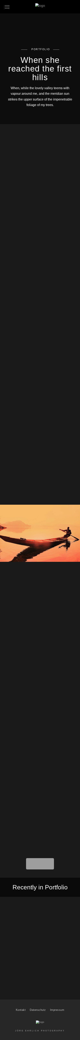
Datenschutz (38, 1009)
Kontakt (21, 1009)
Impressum (57, 1009)
